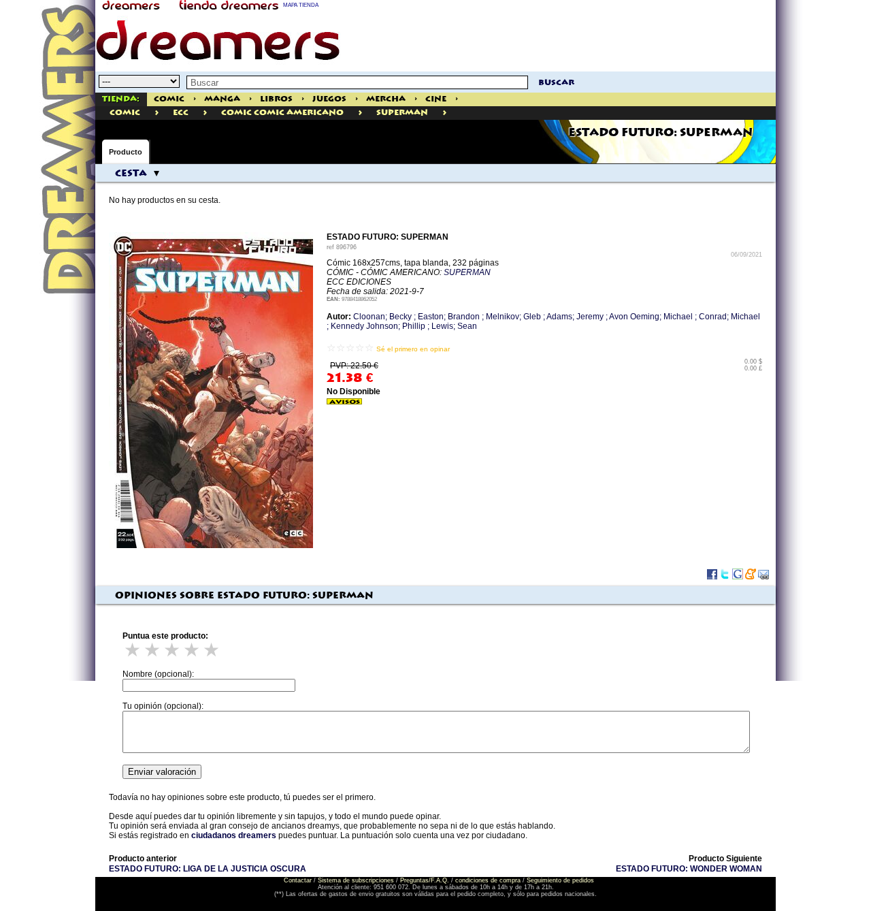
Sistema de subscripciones (356, 880)
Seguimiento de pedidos (560, 880)
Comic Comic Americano (282, 112)
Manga (222, 99)
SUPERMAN (467, 272)
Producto (125, 152)
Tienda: (120, 99)
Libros (276, 99)
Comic (169, 99)
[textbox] (357, 82)
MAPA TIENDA (300, 5)
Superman (402, 112)
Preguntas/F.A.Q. (424, 880)
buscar (556, 82)
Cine (435, 99)
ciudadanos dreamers (233, 835)
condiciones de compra (488, 880)
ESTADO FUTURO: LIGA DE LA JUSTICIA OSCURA (207, 869)
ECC (180, 112)
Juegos (329, 99)
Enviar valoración (162, 772)
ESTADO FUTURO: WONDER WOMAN (689, 869)
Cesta (131, 174)
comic (125, 112)
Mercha (386, 99)
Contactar (298, 880)
